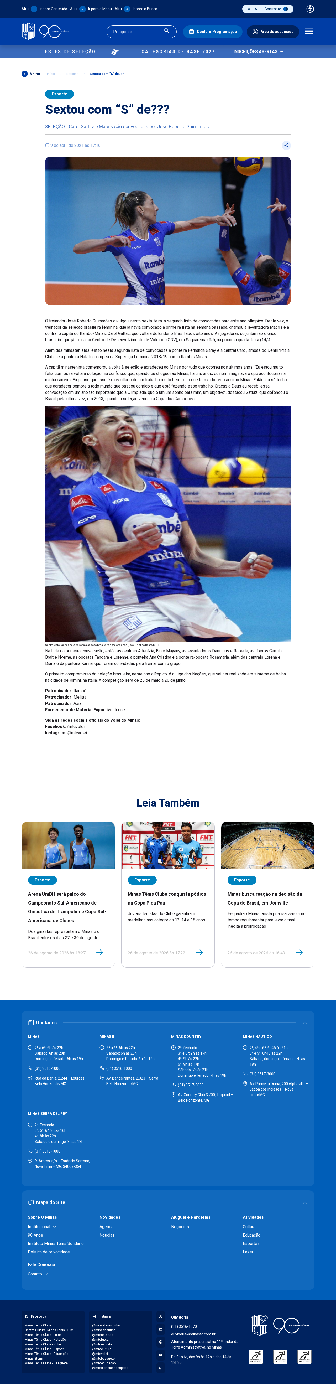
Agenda (106, 1226)
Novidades (109, 1217)
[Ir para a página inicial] (45, 31)
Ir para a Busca (136, 9)
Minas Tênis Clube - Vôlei (43, 1344)
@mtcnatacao (102, 1335)
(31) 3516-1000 (47, 1068)
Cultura (249, 1226)
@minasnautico (104, 1330)
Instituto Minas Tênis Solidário (56, 1243)
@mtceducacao (104, 1363)
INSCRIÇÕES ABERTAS (255, 51)
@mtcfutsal (100, 1339)
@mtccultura (101, 1349)
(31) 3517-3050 (191, 1085)
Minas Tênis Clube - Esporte (45, 1349)
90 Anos (35, 1235)
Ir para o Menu (91, 9)
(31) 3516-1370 (184, 1326)
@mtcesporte (102, 1344)
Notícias (72, 74)
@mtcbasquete (103, 1358)
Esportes (251, 1243)
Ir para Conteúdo (44, 9)
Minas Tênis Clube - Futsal (43, 1335)
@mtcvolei (100, 1354)
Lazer (248, 1251)
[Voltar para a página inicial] (280, 1325)
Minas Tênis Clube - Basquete (46, 1363)
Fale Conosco (41, 1264)
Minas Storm (34, 1358)
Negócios (180, 1226)
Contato (35, 1274)
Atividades (253, 1217)
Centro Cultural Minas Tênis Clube (49, 1330)
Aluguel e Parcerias (191, 1217)
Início (51, 74)
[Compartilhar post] (286, 145)
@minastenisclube (106, 1325)
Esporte (59, 93)
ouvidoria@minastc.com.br (193, 1334)
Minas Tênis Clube (38, 1325)
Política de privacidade (49, 1251)
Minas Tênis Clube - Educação (46, 1354)
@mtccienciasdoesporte (110, 1368)
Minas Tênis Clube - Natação (45, 1339)
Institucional (39, 1226)
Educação (251, 1235)
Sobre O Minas (42, 1217)
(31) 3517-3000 (262, 1074)
